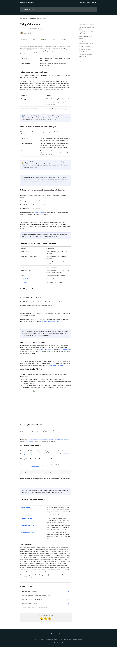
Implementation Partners (51, 639)
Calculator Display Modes (84, 46)
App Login (82, 2)
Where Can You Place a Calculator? (87, 24)
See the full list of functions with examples (50, 321)
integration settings (43, 439)
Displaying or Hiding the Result (86, 43)
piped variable (49, 349)
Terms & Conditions (77, 639)
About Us (37, 639)
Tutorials (93, 2)
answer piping (30, 441)
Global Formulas (25, 507)
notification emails (53, 439)
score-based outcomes (64, 349)
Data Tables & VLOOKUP (28, 525)
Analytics (40, 349)
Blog (88, 2)
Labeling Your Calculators (84, 49)
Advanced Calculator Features (85, 59)
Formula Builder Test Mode (28, 532)
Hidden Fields (24, 279)
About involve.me (84, 61)
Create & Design (32, 18)
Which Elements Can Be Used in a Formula (86, 37)
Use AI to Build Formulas (84, 51)
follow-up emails (62, 439)
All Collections (23, 18)
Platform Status (67, 639)
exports (36, 439)
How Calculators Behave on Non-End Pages (86, 28)
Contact (42, 639)
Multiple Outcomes (39, 212)
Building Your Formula (84, 41)
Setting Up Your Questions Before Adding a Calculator (86, 32)
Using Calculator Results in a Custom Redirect (85, 55)
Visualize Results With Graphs (55, 365)
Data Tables (24, 282)
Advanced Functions (26, 518)
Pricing (60, 639)
